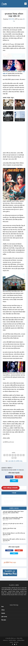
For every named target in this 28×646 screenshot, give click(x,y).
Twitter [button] (14, 480)
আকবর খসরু (11, 19)
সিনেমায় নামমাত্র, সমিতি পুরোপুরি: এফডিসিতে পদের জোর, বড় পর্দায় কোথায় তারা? (14, 540)
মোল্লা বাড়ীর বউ (11, 461)
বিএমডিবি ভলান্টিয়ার (12, 640)
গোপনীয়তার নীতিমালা (20, 640)
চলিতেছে (2, 610)
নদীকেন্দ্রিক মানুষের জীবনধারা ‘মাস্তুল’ (9, 528)
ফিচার (2, 606)
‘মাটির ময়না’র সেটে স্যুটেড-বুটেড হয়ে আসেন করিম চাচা (13, 523)
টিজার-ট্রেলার (3, 620)
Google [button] (19, 477)
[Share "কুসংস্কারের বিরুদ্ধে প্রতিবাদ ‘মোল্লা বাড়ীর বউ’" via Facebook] (4, 455)
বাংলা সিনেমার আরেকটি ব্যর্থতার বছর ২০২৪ (12, 497)
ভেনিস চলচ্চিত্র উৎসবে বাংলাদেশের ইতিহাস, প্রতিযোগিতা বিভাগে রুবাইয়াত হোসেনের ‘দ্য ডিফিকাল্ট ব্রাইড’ (13, 518)
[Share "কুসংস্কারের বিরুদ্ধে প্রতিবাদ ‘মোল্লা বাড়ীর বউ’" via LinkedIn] (18, 455)
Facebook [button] (9, 477)
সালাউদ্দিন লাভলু (18, 461)
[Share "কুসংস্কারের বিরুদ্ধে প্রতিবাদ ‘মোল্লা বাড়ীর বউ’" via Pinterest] (15, 455)
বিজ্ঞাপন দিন (16, 642)
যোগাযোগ (11, 642)
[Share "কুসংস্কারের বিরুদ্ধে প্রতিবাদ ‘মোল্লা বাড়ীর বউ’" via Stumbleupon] (23, 455)
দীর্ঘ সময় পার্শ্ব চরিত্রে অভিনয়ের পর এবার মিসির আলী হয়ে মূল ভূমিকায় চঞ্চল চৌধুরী (14, 534)
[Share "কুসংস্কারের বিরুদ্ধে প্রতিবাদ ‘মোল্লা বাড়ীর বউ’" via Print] (15, 457)
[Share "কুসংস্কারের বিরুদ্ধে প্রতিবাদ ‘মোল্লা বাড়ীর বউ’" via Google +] (10, 455)
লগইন (17, 470)
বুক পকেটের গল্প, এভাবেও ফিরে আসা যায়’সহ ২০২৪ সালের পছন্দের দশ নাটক (13, 501)
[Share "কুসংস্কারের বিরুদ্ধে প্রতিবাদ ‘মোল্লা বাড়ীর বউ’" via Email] (12, 457)
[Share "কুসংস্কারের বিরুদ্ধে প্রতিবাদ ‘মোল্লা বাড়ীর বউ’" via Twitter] (7, 455)
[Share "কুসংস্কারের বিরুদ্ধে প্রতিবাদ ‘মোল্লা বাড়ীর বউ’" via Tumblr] (12, 455)
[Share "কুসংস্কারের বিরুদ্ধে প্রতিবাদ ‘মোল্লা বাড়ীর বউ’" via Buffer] (20, 455)
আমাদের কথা (5, 640)
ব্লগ (23, 19)
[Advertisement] (14, 137)
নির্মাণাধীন (3, 613)
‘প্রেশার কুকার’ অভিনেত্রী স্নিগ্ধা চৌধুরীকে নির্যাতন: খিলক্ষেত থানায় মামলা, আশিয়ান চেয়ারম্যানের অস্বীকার (13, 512)
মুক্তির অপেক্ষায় (4, 616)
